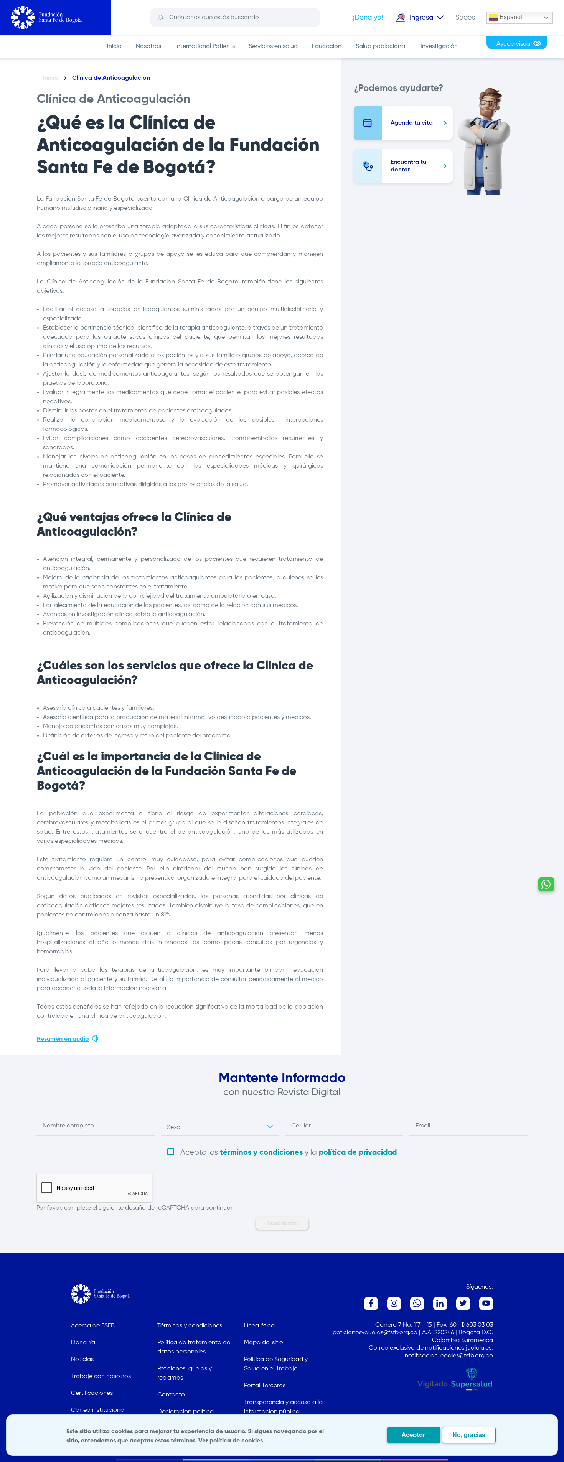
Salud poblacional (381, 46)
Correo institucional (98, 1410)
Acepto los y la (288, 1153)
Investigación (439, 46)
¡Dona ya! (368, 17)
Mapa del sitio (263, 1343)
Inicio (114, 46)
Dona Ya (83, 1343)
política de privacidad (358, 1153)
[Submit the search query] (160, 18)
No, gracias (468, 1435)
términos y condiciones (261, 1153)
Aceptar (413, 1435)
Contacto (171, 1395)
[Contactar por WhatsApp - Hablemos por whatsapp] (546, 884)
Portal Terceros (264, 1386)
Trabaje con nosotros (101, 1376)
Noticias (82, 1360)
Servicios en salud (273, 46)
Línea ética (259, 1326)
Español (510, 17)
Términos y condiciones (189, 1326)
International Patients (205, 46)
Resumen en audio (63, 1039)
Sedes (465, 17)
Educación (326, 46)
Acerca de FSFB (93, 1326)
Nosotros (148, 46)
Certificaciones (92, 1393)
